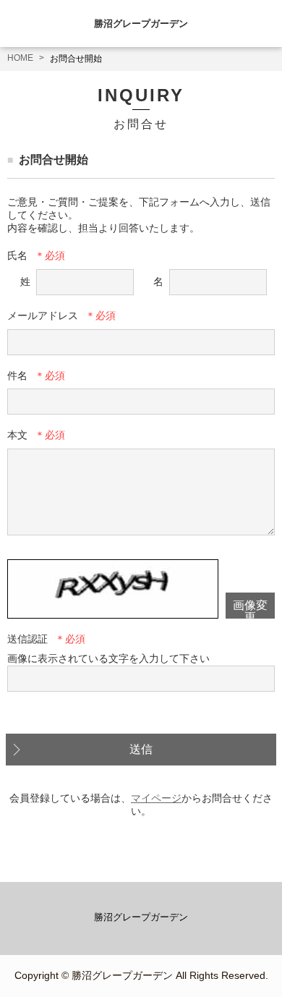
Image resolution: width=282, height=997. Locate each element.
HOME (20, 58)
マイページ (156, 798)
